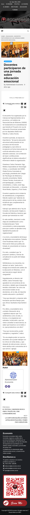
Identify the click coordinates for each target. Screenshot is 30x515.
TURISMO (15, 9)
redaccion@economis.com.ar (12, 466)
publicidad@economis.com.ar (12, 468)
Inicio (2, 3)
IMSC (19, 512)
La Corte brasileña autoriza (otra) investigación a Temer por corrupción (16, 419)
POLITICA (17, 3)
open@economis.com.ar (11, 470)
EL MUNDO (6, 6)
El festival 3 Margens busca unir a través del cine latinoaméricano (14, 410)
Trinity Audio (18, 97)
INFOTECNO (14, 6)
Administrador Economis (14, 85)
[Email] (6, 386)
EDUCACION (23, 6)
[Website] (9, 386)
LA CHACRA (25, 3)
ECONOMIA (9, 3)
